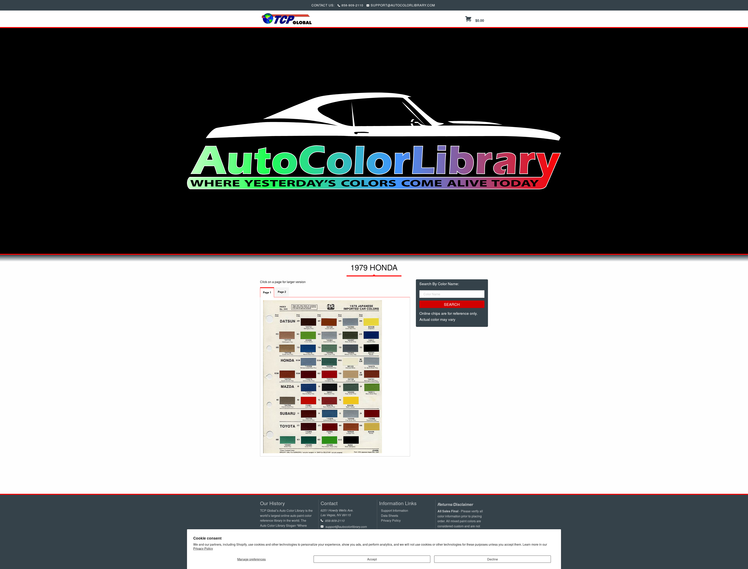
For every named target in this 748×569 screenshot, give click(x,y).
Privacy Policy (203, 548)
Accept (372, 559)
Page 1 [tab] (267, 292)
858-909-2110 (352, 5)
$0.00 (479, 20)
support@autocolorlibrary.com (346, 526)
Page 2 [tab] (282, 292)
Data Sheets (389, 515)
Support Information (394, 510)
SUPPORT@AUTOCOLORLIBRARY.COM (403, 5)
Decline (492, 559)
